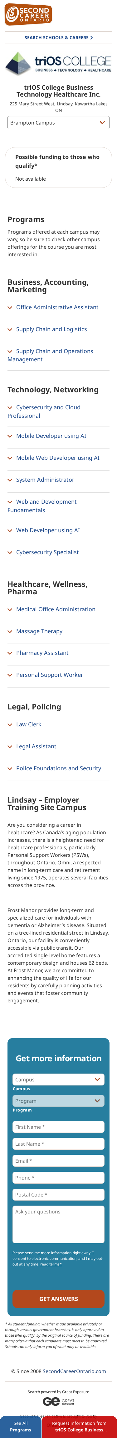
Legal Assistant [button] (35, 746)
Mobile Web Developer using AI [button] (57, 457)
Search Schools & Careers (57, 37)
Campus (21, 1088)
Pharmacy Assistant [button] (42, 653)
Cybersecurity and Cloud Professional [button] (43, 411)
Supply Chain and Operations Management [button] (50, 355)
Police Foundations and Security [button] (58, 768)
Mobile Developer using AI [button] (50, 436)
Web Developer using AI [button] (47, 530)
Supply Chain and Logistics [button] (51, 329)
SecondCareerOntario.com (74, 1371)
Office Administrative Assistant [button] (57, 307)
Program (22, 1110)
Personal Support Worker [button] (49, 674)
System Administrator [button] (44, 479)
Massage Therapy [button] (38, 631)
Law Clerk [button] (28, 724)
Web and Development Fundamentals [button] (42, 506)
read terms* (51, 1264)
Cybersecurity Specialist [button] (47, 552)
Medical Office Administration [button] (55, 609)
